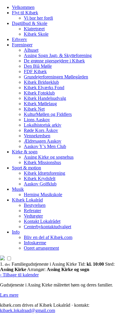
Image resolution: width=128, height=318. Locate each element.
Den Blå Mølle (38, 66)
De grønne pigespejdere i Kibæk (54, 60)
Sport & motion (26, 167)
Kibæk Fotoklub (39, 92)
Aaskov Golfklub (40, 183)
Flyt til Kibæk (25, 12)
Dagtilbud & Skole (29, 23)
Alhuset (31, 50)
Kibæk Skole (36, 34)
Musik (18, 189)
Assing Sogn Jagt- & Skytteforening (58, 55)
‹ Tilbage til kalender (19, 274)
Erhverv (19, 39)
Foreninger (22, 44)
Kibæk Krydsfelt (39, 178)
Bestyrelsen (35, 205)
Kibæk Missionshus (42, 162)
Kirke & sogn (25, 151)
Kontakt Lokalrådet (42, 221)
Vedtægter (33, 215)
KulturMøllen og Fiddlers (48, 114)
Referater (32, 210)
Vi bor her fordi (38, 18)
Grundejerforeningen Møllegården (56, 76)
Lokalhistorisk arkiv (42, 124)
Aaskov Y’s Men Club (45, 146)
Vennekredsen (37, 135)
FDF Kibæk (35, 71)
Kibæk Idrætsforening (44, 173)
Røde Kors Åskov (41, 130)
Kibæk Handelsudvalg (45, 98)
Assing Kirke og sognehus (49, 157)
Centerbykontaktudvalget (47, 226)
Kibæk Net (34, 108)
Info (16, 231)
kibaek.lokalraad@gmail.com (27, 310)
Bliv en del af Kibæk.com (48, 237)
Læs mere (9, 294)
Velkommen (23, 7)
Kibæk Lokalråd (27, 199)
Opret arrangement (41, 248)
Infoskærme (35, 242)
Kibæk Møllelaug (40, 103)
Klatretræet (34, 28)
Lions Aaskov (37, 119)
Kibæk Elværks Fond (44, 87)
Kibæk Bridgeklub (41, 82)
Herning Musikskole (43, 194)
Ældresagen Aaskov (42, 141)
